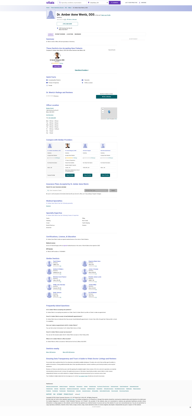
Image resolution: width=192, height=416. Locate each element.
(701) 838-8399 (52, 118)
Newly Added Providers (105, 390)
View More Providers (81, 70)
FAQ (54, 394)
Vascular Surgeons (86, 390)
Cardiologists (72, 386)
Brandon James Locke (95, 277)
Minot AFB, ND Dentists (69, 352)
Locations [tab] (70, 34)
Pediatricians (129, 388)
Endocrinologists (114, 386)
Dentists (86, 386)
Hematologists (49, 388)
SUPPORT (49, 394)
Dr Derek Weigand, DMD (57, 60)
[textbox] (72, 2)
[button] (109, 111)
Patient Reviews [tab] (60, 34)
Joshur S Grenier (93, 269)
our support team (83, 376)
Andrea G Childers (58, 269)
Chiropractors (79, 386)
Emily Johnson (57, 292)
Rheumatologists (71, 390)
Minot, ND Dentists (51, 352)
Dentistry (48, 206)
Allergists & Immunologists (52, 386)
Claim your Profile (105, 15)
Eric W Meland (93, 292)
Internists (56, 388)
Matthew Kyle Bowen (105, 150)
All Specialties (95, 390)
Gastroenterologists (134, 386)
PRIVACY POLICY (68, 394)
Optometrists (99, 388)
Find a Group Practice (124, 390)
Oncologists (83, 388)
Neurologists (62, 388)
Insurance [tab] (78, 34)
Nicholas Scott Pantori (59, 277)
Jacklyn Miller (92, 284)
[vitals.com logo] (50, 2)
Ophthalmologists (91, 388)
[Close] (190, 407)
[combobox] (72, 2)
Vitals (116, 118)
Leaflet (108, 118)
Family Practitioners (124, 386)
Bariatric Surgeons (64, 386)
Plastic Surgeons (137, 388)
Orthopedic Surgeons (108, 388)
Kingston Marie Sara (94, 261)
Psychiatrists (55, 390)
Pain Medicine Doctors (120, 388)
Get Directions (49, 115)
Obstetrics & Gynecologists (73, 388)
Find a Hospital (114, 390)
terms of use (71, 399)
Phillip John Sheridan (59, 284)
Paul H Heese (57, 261)
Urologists (78, 390)
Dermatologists (92, 386)
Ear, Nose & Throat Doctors (103, 386)
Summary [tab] (51, 34)
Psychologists (62, 390)
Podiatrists (48, 390)
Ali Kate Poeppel (87, 150)
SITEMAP (59, 394)
